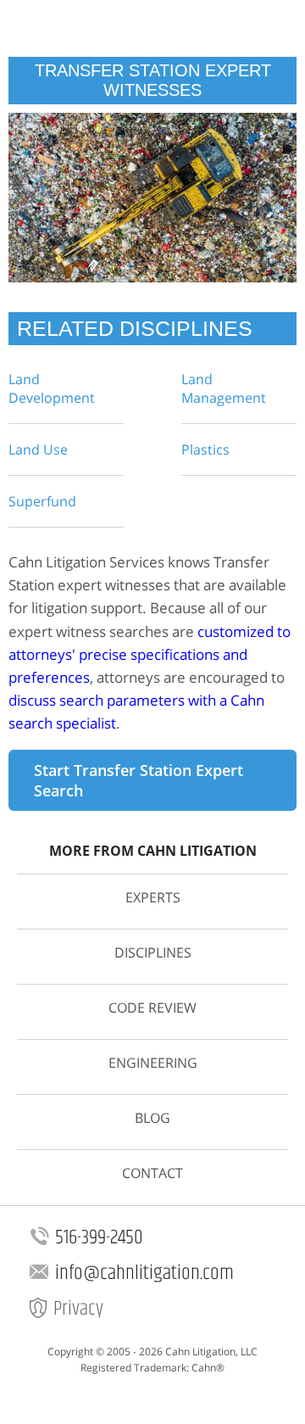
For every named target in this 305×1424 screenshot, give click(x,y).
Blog (152, 1117)
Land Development (51, 388)
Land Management (223, 388)
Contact (152, 1173)
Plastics (205, 449)
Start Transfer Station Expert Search (138, 780)
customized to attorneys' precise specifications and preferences (149, 654)
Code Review (152, 1007)
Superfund (42, 501)
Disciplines (152, 952)
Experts (152, 897)
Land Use (38, 449)
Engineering (152, 1062)
